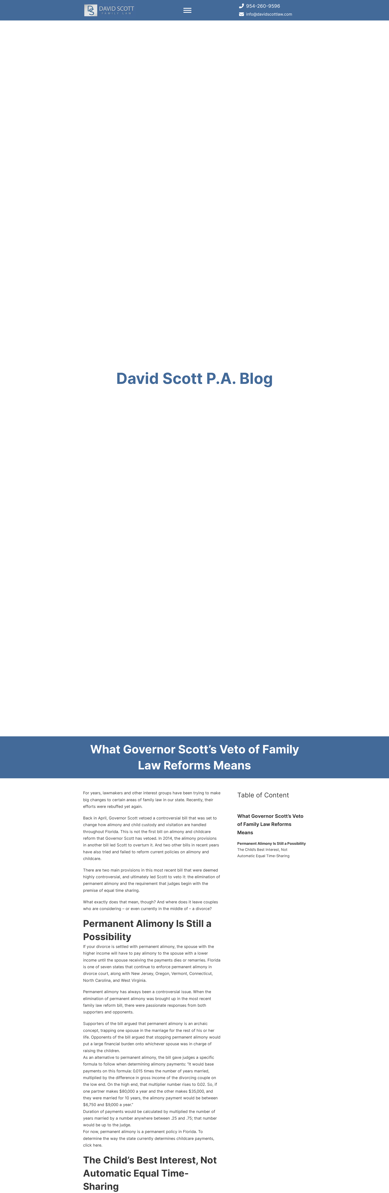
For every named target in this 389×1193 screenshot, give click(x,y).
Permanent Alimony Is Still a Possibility (271, 843)
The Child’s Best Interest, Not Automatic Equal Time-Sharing (263, 853)
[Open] (187, 10)
